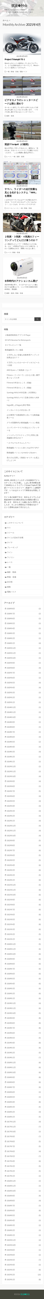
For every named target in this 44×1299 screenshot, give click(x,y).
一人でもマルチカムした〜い (18, 443)
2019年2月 (24, 1052)
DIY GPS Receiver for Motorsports (18, 340)
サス (9, 527)
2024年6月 (24, 737)
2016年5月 (24, 1215)
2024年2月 (24, 757)
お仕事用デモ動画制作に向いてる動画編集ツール (23, 416)
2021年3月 (24, 929)
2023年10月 (24, 776)
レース (9, 157)
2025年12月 (24, 648)
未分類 (9, 582)
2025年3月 (24, 692)
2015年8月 (24, 1250)
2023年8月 (24, 786)
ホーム (5, 20)
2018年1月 (24, 1117)
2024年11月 (24, 712)
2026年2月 (24, 638)
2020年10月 (24, 954)
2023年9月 (24, 781)
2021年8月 (24, 904)
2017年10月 (24, 1131)
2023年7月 (24, 791)
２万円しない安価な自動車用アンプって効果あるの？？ (23, 356)
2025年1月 (24, 702)
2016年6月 (24, 1210)
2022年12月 (24, 826)
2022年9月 (24, 840)
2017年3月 (24, 1166)
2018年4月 (24, 1102)
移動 (9, 587)
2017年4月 (24, 1161)
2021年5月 (24, 919)
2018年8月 (24, 1082)
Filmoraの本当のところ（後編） (20, 387)
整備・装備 (14, 72)
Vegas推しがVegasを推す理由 (18, 405)
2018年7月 (24, 1087)
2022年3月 (24, 870)
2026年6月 (24, 618)
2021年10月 (24, 895)
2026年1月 (24, 643)
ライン (9, 552)
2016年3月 (24, 1225)
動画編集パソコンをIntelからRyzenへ (22, 452)
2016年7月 (24, 1205)
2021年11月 (24, 890)
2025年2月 (24, 697)
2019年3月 (24, 1048)
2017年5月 (24, 1156)
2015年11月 (24, 1240)
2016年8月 (24, 1200)
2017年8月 (24, 1141)
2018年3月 (24, 1107)
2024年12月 (24, 707)
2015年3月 (24, 1270)
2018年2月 (24, 1112)
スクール (9, 208)
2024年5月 (24, 742)
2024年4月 (24, 747)
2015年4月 (24, 1265)
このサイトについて (15, 523)
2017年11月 (24, 1126)
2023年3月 (24, 811)
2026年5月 (24, 623)
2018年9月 (24, 1077)
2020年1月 (24, 998)
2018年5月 (24, 1097)
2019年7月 (24, 1028)
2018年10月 (24, 1072)
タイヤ (9, 542)
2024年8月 (24, 727)
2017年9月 (24, 1136)
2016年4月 (24, 1220)
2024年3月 (24, 752)
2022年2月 (24, 875)
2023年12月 (24, 766)
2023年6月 (24, 796)
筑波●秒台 (25, 1294)
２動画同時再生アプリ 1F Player (17, 335)
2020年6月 (24, 974)
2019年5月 (24, 1038)
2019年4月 (24, 1043)
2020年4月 (24, 983)
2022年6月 (24, 855)
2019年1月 (24, 1057)
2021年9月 (24, 899)
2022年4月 (24, 865)
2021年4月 (24, 924)
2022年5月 (24, 860)
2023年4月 (24, 806)
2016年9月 (24, 1196)
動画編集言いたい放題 (14, 350)
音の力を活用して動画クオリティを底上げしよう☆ (23, 458)
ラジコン (10, 557)
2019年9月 (24, 1018)
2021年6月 (24, 914)
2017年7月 (24, 1146)
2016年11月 (24, 1186)
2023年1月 (24, 821)
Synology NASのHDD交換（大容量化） (22, 392)
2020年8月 (24, 964)
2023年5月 (24, 801)
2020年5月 (24, 978)
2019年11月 (24, 1008)
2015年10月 (24, 1245)
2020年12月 (24, 944)
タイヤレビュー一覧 (13, 345)
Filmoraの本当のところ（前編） (20, 382)
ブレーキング (12, 547)
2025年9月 (24, 663)
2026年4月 (24, 628)
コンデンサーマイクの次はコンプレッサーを (23, 428)
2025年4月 (24, 687)
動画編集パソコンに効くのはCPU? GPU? (23, 448)
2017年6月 (24, 1151)
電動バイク (23, 72)
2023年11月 (24, 771)
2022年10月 (24, 835)
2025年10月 (24, 658)
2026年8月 (24, 608)
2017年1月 (24, 1176)
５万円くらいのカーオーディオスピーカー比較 (23, 363)
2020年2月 (24, 993)
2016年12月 (24, 1181)
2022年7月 (24, 850)
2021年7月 (24, 909)
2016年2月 (24, 1230)
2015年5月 (24, 1260)
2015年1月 (24, 1279)
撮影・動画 (10, 116)
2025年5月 (24, 682)
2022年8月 (24, 845)
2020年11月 (24, 949)
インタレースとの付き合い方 (18, 410)
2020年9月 (24, 959)
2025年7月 (24, 673)
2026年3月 (24, 633)
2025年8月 (24, 668)
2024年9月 (24, 722)
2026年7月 (24, 613)
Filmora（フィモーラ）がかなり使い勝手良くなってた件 (23, 376)
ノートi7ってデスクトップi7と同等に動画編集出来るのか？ (22, 436)
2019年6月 (24, 1033)
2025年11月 (24, 653)
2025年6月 (24, 678)
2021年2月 (24, 934)
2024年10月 (24, 717)
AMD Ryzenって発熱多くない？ (19, 370)
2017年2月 (24, 1171)
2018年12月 (24, 1062)
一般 (8, 72)
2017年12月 (24, 1121)
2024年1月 (24, 761)
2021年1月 (24, 939)
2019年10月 (24, 1013)
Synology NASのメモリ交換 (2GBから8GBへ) (23, 398)
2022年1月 (24, 880)
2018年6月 (24, 1092)
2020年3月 (24, 988)
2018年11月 (24, 1067)
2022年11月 (24, 830)
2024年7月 (24, 732)
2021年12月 (24, 885)
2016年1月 (24, 1235)
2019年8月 (24, 1023)
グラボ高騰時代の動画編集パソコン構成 (23, 422)
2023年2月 (24, 816)
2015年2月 (24, 1274)
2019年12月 (24, 1003)
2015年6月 (24, 1255)
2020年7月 (24, 969)
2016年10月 (24, 1191)
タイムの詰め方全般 (15, 537)
